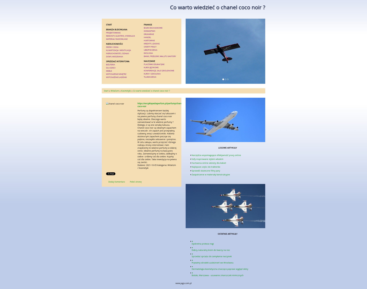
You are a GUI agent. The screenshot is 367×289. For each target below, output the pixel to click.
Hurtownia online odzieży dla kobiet (209, 163)
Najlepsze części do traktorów (206, 166)
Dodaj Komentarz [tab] (116, 181)
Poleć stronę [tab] (136, 181)
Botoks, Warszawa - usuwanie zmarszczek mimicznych (218, 275)
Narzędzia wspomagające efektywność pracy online (216, 155)
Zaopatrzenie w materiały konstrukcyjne (211, 174)
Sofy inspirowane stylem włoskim (207, 159)
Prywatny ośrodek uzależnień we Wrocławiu (213, 262)
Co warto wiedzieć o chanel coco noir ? (151, 90)
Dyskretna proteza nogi (203, 243)
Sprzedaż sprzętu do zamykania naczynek (212, 256)
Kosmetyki (126, 90)
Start (106, 90)
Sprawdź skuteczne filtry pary (206, 170)
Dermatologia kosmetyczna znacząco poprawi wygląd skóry (220, 269)
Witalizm (115, 90)
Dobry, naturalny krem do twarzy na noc (211, 250)
